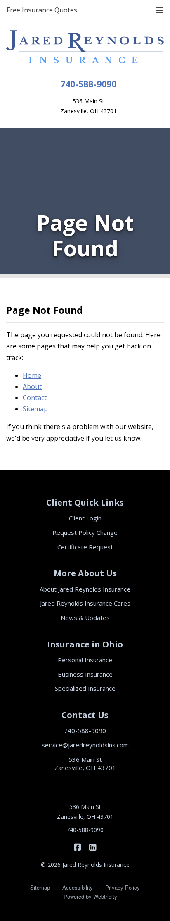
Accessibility (77, 887)
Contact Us (85, 715)
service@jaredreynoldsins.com (85, 745)
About (32, 386)
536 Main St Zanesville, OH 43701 (85, 763)
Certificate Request (85, 547)
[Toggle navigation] (159, 9)
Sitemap (35, 408)
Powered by (90, 896)
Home (32, 375)
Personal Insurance (85, 660)
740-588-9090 (88, 84)
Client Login (85, 518)
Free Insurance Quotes (42, 9)
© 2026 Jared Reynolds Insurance (85, 865)
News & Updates (85, 617)
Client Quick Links (85, 502)
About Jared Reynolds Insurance (85, 589)
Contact (35, 397)
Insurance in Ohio (85, 644)
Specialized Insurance (85, 688)
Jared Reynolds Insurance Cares (85, 603)
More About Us (85, 573)
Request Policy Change (85, 532)
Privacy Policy (122, 887)
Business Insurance (85, 674)
